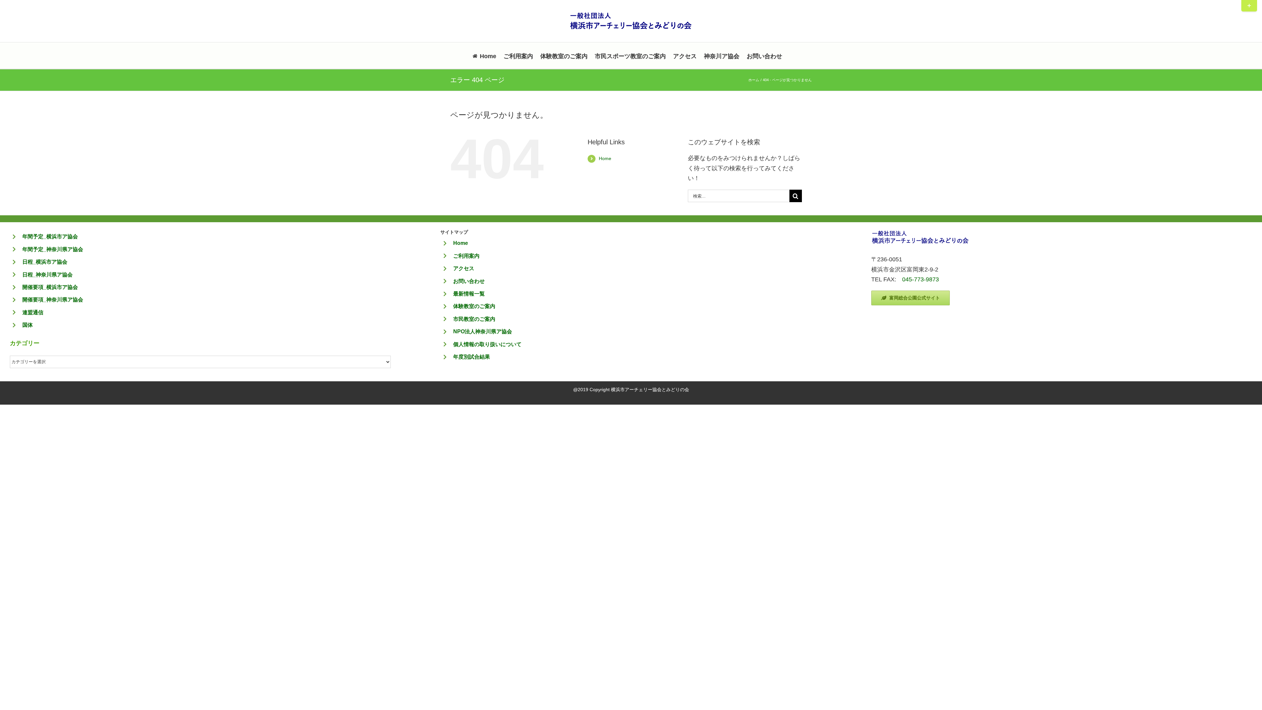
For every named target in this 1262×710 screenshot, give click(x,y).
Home (605, 158)
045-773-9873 (920, 279)
